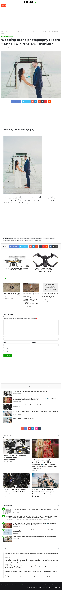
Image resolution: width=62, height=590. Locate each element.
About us (45, 587)
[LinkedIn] (32, 428)
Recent (11, 386)
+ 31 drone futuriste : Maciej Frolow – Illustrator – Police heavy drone (32, 404)
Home (3, 31)
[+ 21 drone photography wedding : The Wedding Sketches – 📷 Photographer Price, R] (7, 400)
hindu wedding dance (37, 240)
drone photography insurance (10, 240)
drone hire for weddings (49, 238)
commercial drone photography (37, 238)
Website (34, 342)
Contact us (57, 587)
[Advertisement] (31, 19)
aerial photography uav (24, 238)
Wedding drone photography (23, 31)
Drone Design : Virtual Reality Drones (23, 418)
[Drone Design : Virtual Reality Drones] (7, 420)
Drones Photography (11, 31)
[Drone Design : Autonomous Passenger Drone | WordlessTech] (7, 393)
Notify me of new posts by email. (13, 351)
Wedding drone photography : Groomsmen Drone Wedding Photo (11, 295)
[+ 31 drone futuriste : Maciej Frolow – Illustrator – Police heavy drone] (7, 407)
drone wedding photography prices (24, 240)
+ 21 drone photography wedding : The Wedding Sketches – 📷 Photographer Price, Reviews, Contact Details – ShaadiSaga (34, 398)
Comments (50, 386)
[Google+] (22, 428)
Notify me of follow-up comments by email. (15, 348)
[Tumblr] (39, 428)
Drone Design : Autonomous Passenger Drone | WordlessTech (30, 391)
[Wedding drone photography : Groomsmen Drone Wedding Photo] (11, 287)
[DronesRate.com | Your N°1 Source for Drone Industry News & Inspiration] (31, 2)
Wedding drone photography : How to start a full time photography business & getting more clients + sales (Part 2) (50, 296)
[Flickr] (36, 428)
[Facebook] (25, 428)
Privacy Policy (51, 587)
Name (5, 336)
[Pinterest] (29, 428)
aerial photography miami (13, 238)
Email (5, 342)
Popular (30, 386)
